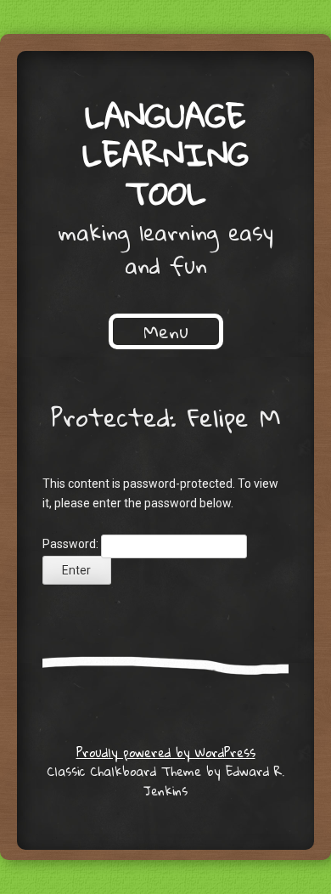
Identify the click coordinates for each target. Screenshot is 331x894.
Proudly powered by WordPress (165, 752)
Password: (71, 544)
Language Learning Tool (165, 154)
